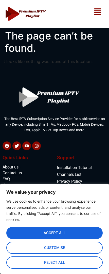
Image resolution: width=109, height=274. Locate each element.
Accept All (55, 233)
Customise (54, 247)
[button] (97, 12)
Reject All (54, 262)
